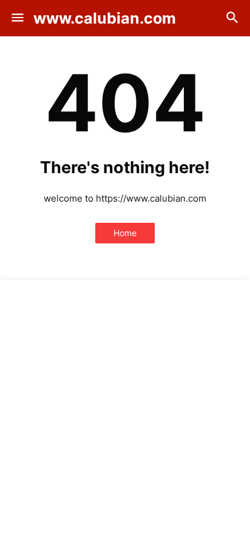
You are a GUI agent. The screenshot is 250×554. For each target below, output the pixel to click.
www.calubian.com (104, 18)
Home (125, 233)
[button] (16, 18)
